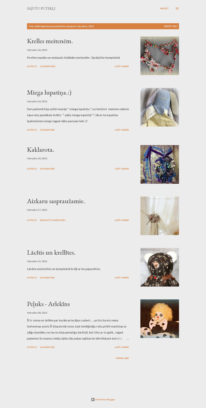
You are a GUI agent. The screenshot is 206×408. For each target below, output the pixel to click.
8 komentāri (47, 277)
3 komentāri (47, 130)
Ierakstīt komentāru (52, 220)
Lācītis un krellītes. (51, 252)
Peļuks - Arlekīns (48, 303)
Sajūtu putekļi (41, 8)
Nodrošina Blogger (105, 399)
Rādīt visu (170, 26)
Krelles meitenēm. (50, 41)
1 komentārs (47, 66)
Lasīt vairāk (122, 66)
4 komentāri (47, 168)
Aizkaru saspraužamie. (56, 201)
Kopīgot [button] (32, 66)
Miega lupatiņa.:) (49, 92)
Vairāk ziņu (122, 358)
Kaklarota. (40, 149)
